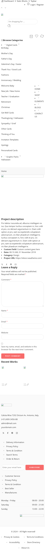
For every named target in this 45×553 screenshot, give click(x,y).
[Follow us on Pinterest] (12, 433)
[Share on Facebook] (7, 264)
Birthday (5, 48)
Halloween (5, 159)
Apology (4, 145)
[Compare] (42, 36)
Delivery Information (15, 442)
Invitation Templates (9, 139)
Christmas (5, 107)
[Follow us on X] (3, 433)
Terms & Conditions (35, 537)
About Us (25, 548)
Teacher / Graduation (10, 96)
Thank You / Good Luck (11, 69)
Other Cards (6, 129)
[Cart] (31, 36)
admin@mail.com (8, 423)
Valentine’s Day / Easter (11, 64)
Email (4, 321)
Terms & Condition (14, 450)
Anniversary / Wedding (11, 80)
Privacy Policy (12, 446)
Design (16, 255)
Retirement (6, 102)
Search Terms (12, 455)
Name (4, 310)
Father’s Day (6, 59)
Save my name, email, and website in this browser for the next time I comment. (19, 348)
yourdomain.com (8, 427)
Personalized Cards (9, 150)
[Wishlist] (36, 36)
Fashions (5, 75)
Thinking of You (8, 134)
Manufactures (11, 492)
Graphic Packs (12, 157)
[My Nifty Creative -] (9, 16)
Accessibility (14, 542)
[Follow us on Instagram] (17, 433)
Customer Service (12, 476)
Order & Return (13, 459)
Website (4, 332)
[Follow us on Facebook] (8, 433)
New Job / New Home (10, 91)
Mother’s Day (7, 53)
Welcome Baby (7, 86)
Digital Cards (11, 45)
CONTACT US (39, 115)
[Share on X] (2, 264)
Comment (6, 279)
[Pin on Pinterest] (11, 264)
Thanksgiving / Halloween (12, 118)
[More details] (6, 385)
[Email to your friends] (15, 264)
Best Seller (9, 488)
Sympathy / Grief (8, 123)
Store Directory (33, 542)
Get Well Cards (7, 113)
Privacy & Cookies (11, 537)
